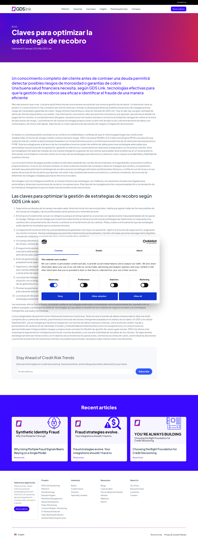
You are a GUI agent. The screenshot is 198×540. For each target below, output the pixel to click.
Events (104, 501)
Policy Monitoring (49, 505)
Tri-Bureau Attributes (50, 511)
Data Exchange (48, 492)
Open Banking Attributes (52, 514)
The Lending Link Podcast (112, 492)
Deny (60, 296)
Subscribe (144, 371)
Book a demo (179, 9)
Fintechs (75, 492)
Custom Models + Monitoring (54, 508)
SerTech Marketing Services (53, 518)
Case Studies (106, 489)
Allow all (138, 296)
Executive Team (137, 489)
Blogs (103, 485)
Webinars (105, 498)
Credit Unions (77, 489)
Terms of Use (156, 534)
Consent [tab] (59, 251)
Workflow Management (51, 498)
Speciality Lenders (79, 495)
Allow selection (99, 296)
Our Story (134, 485)
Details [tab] (99, 251)
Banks (74, 485)
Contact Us (181, 2)
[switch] (84, 285)
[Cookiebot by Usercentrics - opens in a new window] (145, 242)
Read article (19, 457)
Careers (134, 495)
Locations (134, 492)
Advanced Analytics (50, 501)
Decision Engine (48, 495)
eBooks (104, 495)
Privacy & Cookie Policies (175, 534)
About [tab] (139, 251)
